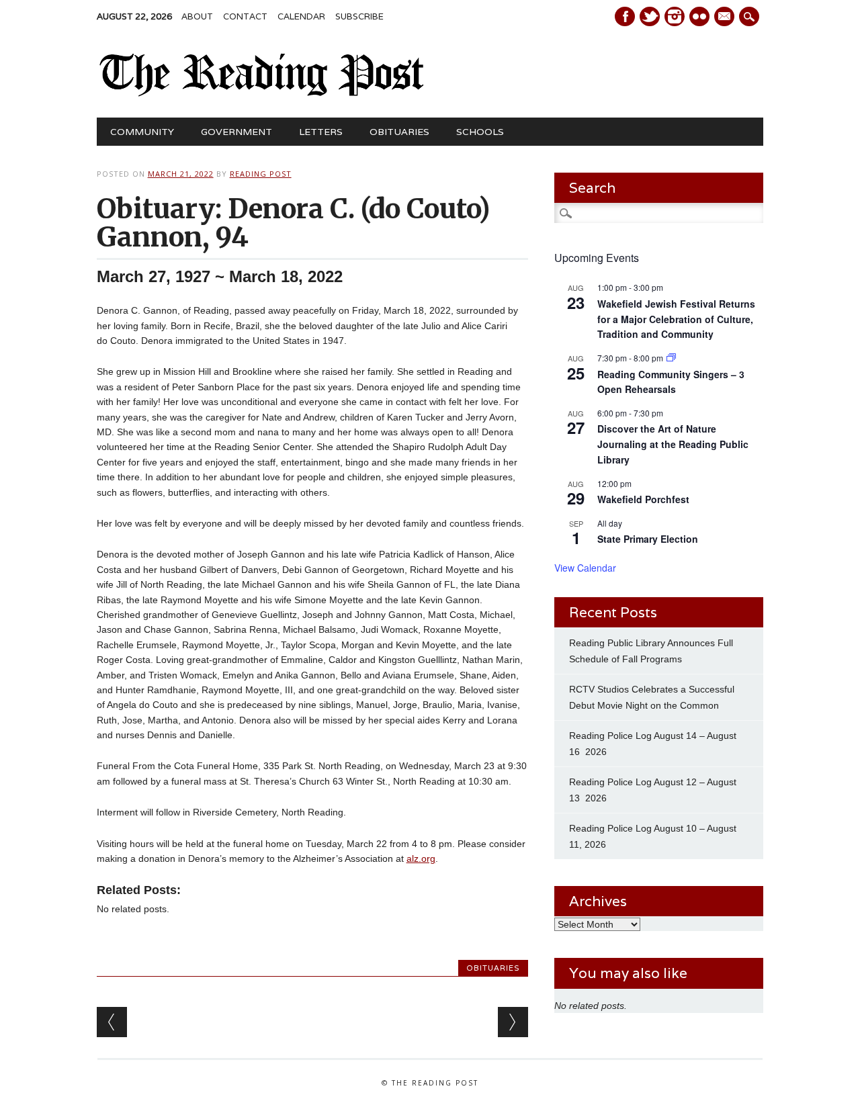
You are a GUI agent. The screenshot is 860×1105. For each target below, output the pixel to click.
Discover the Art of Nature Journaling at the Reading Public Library (672, 444)
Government (236, 132)
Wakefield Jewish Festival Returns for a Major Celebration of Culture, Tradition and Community (676, 319)
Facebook (625, 16)
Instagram (674, 16)
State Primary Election (647, 538)
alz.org (420, 858)
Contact (245, 16)
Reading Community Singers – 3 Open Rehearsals (670, 381)
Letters (321, 132)
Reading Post (261, 174)
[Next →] (513, 1022)
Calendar (301, 16)
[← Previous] (112, 1022)
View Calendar (585, 567)
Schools (480, 132)
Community (142, 132)
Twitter (650, 16)
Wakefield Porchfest (643, 499)
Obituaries (399, 132)
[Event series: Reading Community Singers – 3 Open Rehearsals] (671, 357)
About (197, 16)
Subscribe (359, 16)
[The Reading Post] (262, 93)
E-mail (725, 17)
